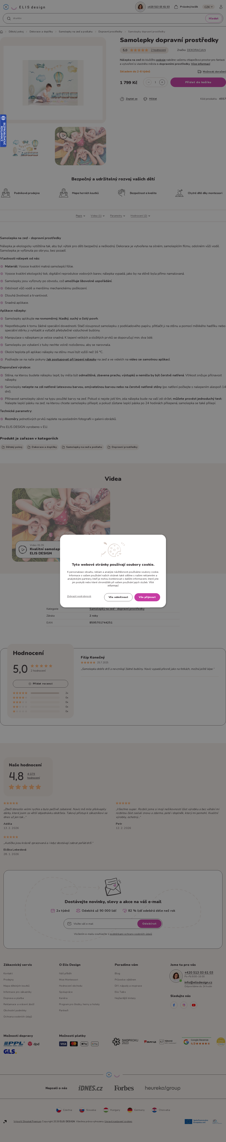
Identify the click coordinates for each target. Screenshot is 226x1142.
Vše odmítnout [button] (118, 597)
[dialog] (113, 571)
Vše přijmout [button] (147, 597)
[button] (79, 596)
